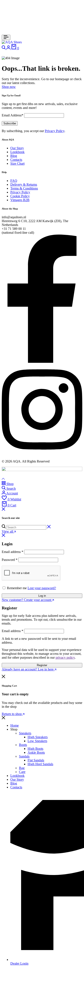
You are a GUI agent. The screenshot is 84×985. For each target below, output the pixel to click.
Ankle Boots (36, 752)
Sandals (24, 756)
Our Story (17, 148)
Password (9, 560)
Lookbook (17, 152)
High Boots (35, 748)
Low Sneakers (37, 741)
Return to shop (12, 714)
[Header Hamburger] (6, 37)
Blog (13, 156)
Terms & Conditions (24, 188)
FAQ (13, 180)
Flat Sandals (36, 760)
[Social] (42, 361)
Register (42, 665)
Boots (23, 745)
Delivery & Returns (23, 184)
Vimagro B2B (20, 200)
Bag (22, 768)
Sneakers (25, 733)
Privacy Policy (54, 131)
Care (22, 772)
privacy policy (65, 657)
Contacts (16, 159)
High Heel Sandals (40, 764)
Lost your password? (42, 588)
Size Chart (17, 163)
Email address (12, 552)
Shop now (9, 87)
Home (14, 725)
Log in (42, 595)
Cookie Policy (20, 196)
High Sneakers (38, 737)
